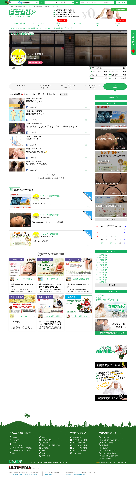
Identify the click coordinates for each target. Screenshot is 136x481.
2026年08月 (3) (101, 255)
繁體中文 (115, 462)
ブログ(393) (115, 86)
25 (102, 243)
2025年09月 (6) (101, 280)
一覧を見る (111, 220)
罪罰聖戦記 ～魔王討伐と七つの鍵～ (76, 474)
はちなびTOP (14, 28)
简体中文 (108, 462)
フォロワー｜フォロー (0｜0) (91, 86)
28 (115, 243)
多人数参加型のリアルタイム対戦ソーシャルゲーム (80, 472)
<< (97, 225)
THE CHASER (49, 474)
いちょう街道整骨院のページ (33, 28)
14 (115, 236)
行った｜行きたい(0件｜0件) (68, 86)
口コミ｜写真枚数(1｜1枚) (44, 86)
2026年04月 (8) (101, 265)
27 (111, 243)
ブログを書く (111, 97)
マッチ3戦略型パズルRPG (52, 472)
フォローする (35, 62)
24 (97, 243)
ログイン (121, 2)
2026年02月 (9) (101, 270)
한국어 (121, 462)
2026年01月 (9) (101, 272)
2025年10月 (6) (101, 277)
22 (120, 239)
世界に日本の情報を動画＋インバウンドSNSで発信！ (24, 472)
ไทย (125, 462)
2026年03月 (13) (102, 267)
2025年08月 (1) (101, 282)
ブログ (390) (100, 295)
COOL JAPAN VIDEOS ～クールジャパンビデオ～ (24, 474)
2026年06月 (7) (101, 260)
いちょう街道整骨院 (35, 54)
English (102, 462)
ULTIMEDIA (45, 462)
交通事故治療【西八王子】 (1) (107, 300)
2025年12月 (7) (101, 275)
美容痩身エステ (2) (103, 298)
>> (124, 225)
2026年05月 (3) (101, 262)
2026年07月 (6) (101, 258)
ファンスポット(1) (21, 86)
